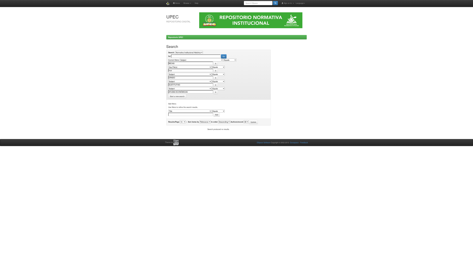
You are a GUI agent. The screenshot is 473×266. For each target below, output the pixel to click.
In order (214, 122)
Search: (171, 52)
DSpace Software (263, 142)
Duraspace (294, 142)
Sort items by (193, 122)
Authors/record (237, 122)
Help (196, 3)
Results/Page (173, 122)
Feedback (304, 142)
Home (177, 3)
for (169, 56)
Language (300, 3)
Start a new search (177, 96)
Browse (187, 3)
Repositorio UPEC (175, 37)
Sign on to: (288, 3)
